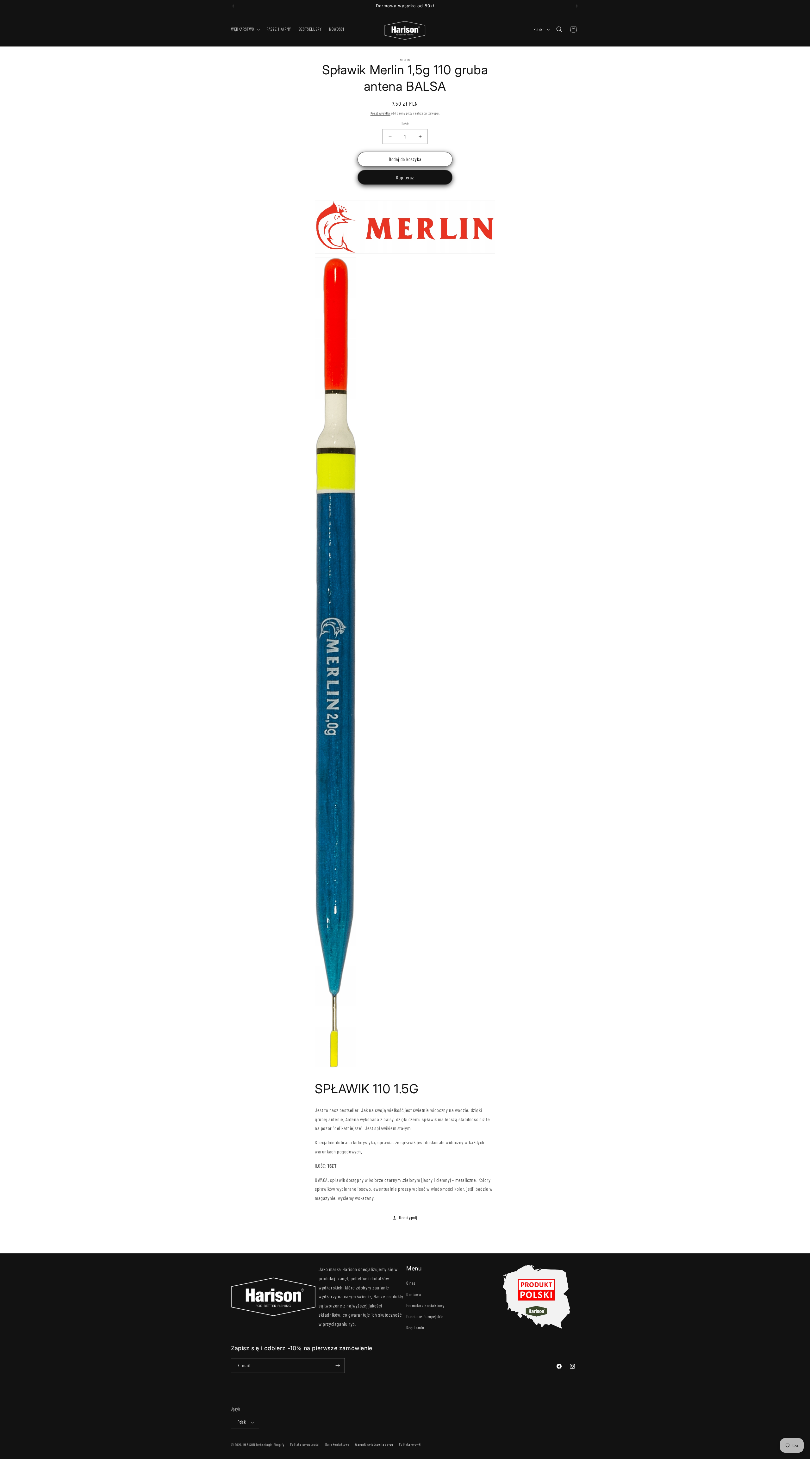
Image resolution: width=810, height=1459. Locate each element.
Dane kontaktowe (337, 1444)
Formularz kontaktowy (425, 1305)
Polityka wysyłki (410, 1444)
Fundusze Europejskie (425, 1316)
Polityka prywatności (304, 1444)
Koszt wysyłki (380, 113)
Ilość (405, 123)
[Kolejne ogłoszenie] (577, 6)
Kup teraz (405, 177)
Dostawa (413, 1294)
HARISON (249, 1445)
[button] (245, 29)
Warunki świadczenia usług (374, 1444)
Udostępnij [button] (408, 1217)
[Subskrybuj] (338, 1365)
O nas (410, 1283)
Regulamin (415, 1327)
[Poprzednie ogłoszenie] (233, 6)
